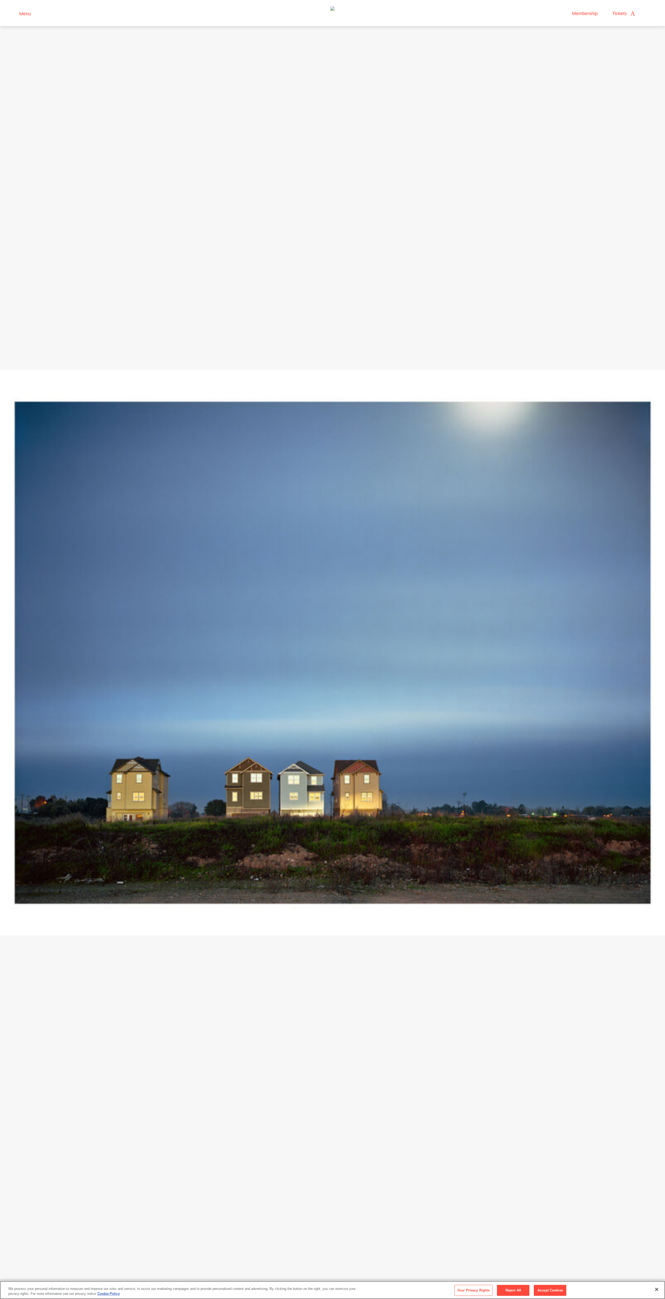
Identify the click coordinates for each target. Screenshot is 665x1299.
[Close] (656, 1289)
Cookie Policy (108, 1294)
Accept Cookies (550, 1290)
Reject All (513, 1290)
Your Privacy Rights (473, 1290)
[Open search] (644, 14)
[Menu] (13, 13)
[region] (332, 1290)
